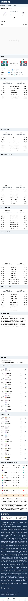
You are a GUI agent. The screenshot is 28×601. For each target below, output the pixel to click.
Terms (2, 592)
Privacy (6, 592)
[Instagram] (9, 588)
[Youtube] (12, 588)
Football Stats (3, 5)
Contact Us (16, 592)
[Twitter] (5, 588)
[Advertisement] (14, 41)
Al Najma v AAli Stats (11, 5)
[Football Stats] (5, 2)
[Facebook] (2, 588)
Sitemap (11, 592)
